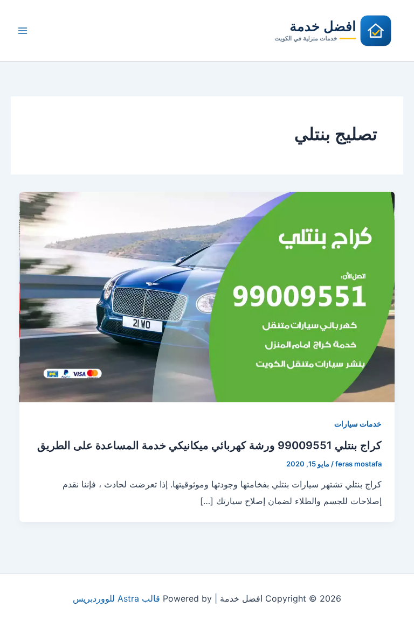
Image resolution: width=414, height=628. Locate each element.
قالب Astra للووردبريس (116, 598)
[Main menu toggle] (22, 31)
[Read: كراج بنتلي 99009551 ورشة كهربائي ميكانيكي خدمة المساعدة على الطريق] (207, 296)
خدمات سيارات (358, 423)
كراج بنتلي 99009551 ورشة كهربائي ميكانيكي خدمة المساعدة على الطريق (209, 445)
